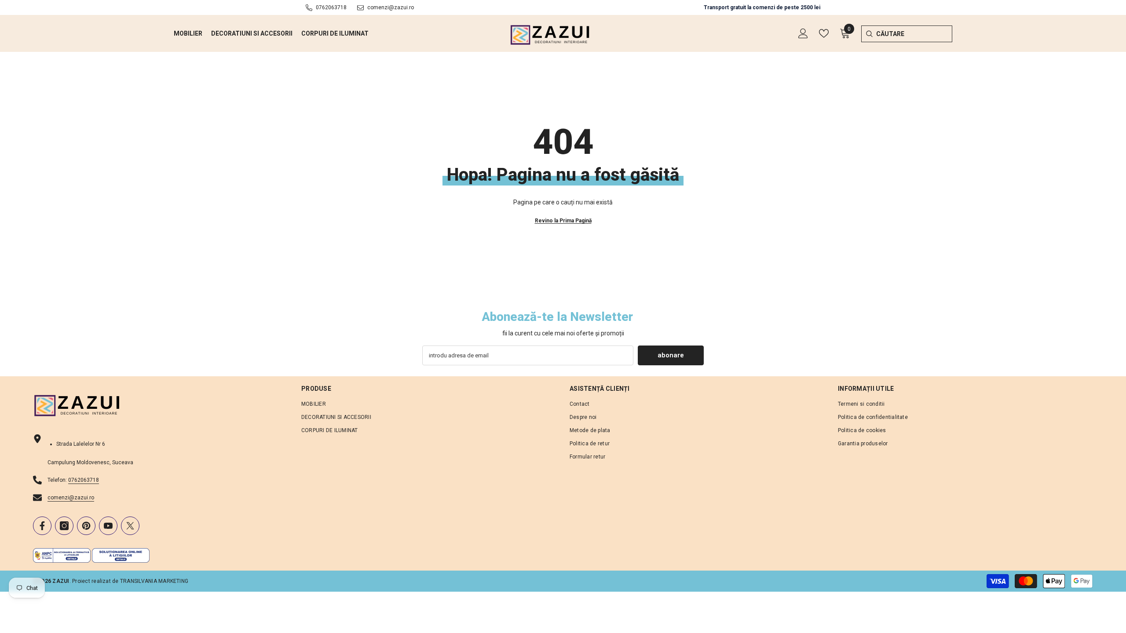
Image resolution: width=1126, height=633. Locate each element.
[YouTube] (108, 526)
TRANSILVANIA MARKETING (154, 581)
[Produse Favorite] (824, 33)
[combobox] (914, 34)
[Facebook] (42, 526)
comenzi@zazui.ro (390, 7)
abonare (671, 355)
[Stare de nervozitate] (130, 526)
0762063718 (331, 7)
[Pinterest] (86, 526)
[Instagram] (64, 526)
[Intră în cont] (803, 33)
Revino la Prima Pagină (563, 221)
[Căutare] (869, 33)
